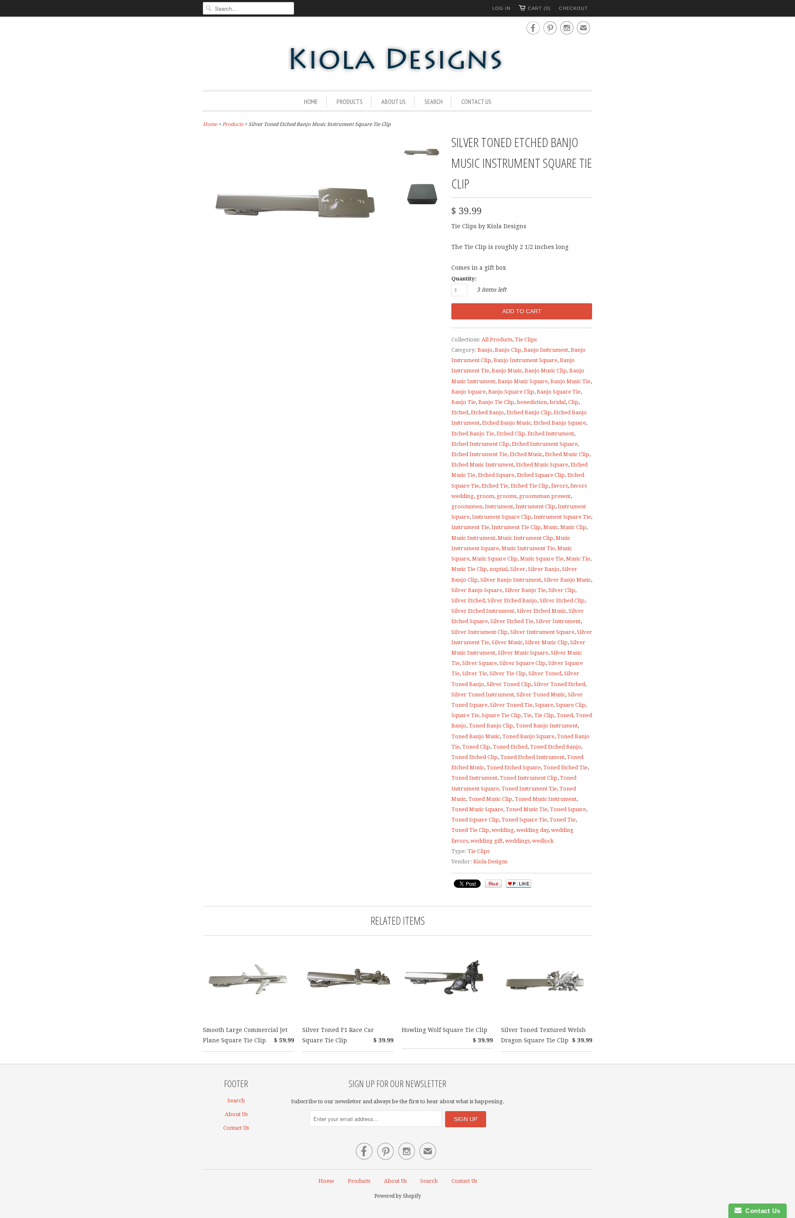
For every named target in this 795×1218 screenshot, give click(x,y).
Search (433, 101)
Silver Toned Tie (511, 705)
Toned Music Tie (526, 809)
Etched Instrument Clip (480, 444)
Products (350, 101)
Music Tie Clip (469, 569)
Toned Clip (476, 747)
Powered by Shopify (397, 1196)
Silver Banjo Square (476, 590)
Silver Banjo (543, 569)
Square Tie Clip (501, 715)
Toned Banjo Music (475, 736)
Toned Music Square (477, 809)
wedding (502, 830)
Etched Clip (510, 433)
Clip (573, 402)
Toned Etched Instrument (532, 757)
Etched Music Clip (567, 454)
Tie (527, 715)
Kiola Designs (490, 861)
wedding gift (486, 841)
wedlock (543, 841)
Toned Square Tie (524, 820)
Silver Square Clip (522, 663)
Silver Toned (544, 673)
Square (544, 705)
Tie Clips (526, 339)
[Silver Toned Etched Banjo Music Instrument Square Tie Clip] (422, 155)
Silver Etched (468, 600)
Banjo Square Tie (559, 392)
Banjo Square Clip (511, 392)
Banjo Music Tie (570, 381)
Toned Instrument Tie (529, 788)
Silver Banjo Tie (525, 590)
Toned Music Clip (490, 799)
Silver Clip (561, 590)
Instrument (499, 506)
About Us (393, 101)
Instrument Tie (470, 527)
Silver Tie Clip (507, 673)
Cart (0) (539, 8)
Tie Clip (544, 715)
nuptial (498, 569)
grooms (506, 496)
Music (550, 527)
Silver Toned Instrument (482, 694)
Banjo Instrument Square (525, 360)
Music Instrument (473, 538)
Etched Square (496, 475)
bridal (557, 402)
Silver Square (479, 663)
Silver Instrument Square (542, 632)
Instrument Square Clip (501, 517)
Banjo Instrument (546, 350)
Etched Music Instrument (482, 465)
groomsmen (466, 506)
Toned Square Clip (475, 820)
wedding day (532, 830)
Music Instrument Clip (525, 538)
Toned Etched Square (514, 767)
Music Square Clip (495, 559)
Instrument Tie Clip (516, 527)
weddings (517, 841)
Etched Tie (495, 486)
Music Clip (573, 527)
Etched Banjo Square (559, 423)
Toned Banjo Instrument (547, 726)
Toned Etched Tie (565, 767)
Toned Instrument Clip (528, 778)
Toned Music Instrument (545, 799)
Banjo (484, 350)
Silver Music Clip (546, 642)
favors (559, 486)
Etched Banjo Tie (472, 433)
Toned (564, 715)
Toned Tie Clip (470, 830)
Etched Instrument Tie (479, 454)
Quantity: (464, 279)
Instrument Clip (535, 506)
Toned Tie (562, 820)
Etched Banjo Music (506, 423)
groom (485, 496)
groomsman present (545, 496)
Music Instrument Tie (528, 548)
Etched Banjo (487, 412)
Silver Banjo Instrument (510, 580)
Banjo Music (506, 370)
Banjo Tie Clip (496, 402)
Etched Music (526, 454)
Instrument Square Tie (562, 517)
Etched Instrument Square (545, 444)
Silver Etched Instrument (482, 611)
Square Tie (465, 715)
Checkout (573, 8)
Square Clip (570, 705)
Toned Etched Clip (474, 757)
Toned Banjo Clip (491, 726)
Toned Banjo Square (528, 736)
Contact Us (476, 101)
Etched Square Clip (541, 475)
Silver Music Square (523, 653)
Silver (517, 569)
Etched (459, 412)
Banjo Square (468, 392)
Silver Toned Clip (509, 684)
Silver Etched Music (541, 611)
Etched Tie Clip (530, 486)
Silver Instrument (558, 621)
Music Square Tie (542, 559)
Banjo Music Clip (546, 370)
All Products (497, 339)
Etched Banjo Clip (528, 412)
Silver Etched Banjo (512, 600)
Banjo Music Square (523, 381)
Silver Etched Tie (511, 621)
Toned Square (568, 809)
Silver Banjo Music (567, 580)
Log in (501, 8)
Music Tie (578, 559)
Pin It (493, 884)
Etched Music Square (542, 465)
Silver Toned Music (540, 694)
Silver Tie (474, 673)
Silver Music (507, 642)
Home (311, 101)
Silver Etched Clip (562, 600)
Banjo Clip (508, 350)
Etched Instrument (551, 433)
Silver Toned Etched (559, 684)
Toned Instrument (474, 778)
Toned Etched (510, 747)
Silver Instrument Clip (479, 632)
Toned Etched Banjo (555, 747)
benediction (532, 402)
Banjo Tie (463, 402)
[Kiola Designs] (397, 60)
